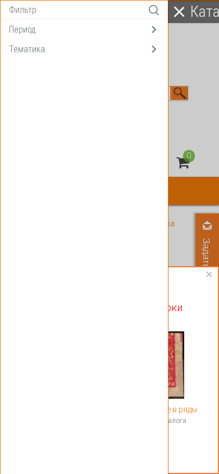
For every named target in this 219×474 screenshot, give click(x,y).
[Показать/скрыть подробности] (182, 163)
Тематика (27, 49)
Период (22, 29)
